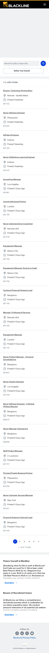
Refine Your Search (22, 71)
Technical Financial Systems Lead (17, 290)
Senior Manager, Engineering (15, 429)
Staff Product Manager (13, 451)
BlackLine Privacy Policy (24, 637)
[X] (27, 633)
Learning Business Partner (14, 202)
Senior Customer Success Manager (18, 495)
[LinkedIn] (22, 633)
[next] (39, 541)
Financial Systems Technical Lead (17, 517)
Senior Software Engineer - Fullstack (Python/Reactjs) (18, 405)
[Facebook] (17, 633)
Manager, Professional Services (16, 312)
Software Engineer (11, 135)
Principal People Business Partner (18, 473)
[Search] (43, 63)
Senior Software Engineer (14, 113)
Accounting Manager (12, 179)
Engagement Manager (12, 246)
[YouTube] (32, 633)
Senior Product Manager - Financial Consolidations (18, 358)
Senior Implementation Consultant (18, 224)
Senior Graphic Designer (13, 382)
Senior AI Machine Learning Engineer (19, 157)
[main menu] (44, 4)
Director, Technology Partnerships (17, 91)
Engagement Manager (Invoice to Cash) (20, 268)
